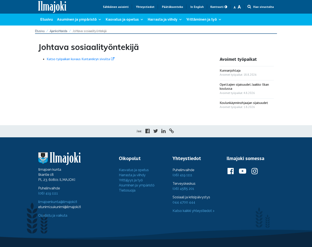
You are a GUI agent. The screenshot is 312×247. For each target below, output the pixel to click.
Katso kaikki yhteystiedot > (193, 211)
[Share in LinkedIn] (163, 131)
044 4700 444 (184, 202)
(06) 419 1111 (48, 193)
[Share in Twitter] (155, 131)
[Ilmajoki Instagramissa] (254, 171)
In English (197, 7)
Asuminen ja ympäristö (77, 19)
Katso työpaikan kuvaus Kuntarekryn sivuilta (78, 59)
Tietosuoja (127, 190)
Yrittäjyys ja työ (131, 180)
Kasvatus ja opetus (122, 19)
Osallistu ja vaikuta (52, 215)
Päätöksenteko (172, 7)
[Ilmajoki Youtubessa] (242, 171)
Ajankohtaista (58, 31)
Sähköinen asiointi (116, 7)
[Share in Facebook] (147, 131)
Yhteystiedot (145, 7)
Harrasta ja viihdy (162, 19)
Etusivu (46, 19)
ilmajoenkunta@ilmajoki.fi (57, 202)
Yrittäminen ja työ (201, 19)
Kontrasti (216, 7)
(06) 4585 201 (183, 189)
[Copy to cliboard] (171, 131)
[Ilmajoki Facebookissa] (230, 171)
